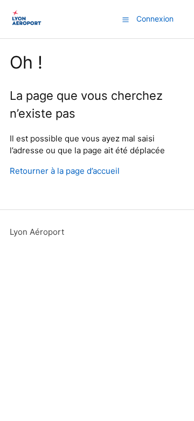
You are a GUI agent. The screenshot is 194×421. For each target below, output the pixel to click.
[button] (125, 19)
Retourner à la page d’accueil (65, 171)
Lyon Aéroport (37, 232)
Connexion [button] (155, 18)
